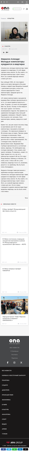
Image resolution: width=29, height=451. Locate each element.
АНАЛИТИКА (6, 414)
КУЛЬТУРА (5, 409)
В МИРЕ (4, 404)
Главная (3, 18)
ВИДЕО (4, 424)
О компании (14, 351)
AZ (18, 2)
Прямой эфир (18, 8)
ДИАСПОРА (5, 390)
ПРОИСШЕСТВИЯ (7, 395)
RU (27, 2)
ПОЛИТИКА (5, 380)
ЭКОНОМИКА (6, 400)
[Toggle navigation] (27, 9)
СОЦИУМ (5, 385)
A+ (7, 52)
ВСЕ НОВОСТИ (14, 347)
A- (4, 52)
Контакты (15, 354)
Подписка (15, 358)
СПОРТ (4, 419)
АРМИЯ (4, 429)
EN (22, 2)
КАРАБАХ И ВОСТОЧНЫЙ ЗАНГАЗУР (14, 375)
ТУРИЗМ (4, 434)
